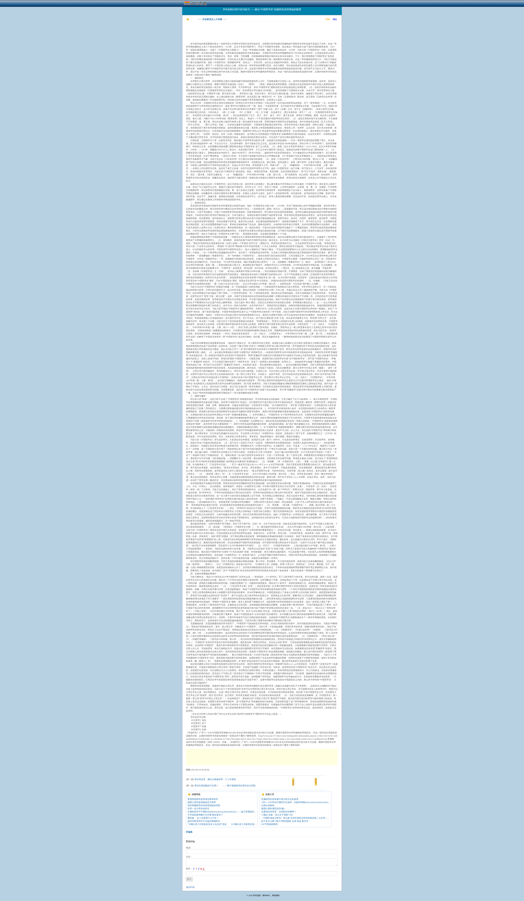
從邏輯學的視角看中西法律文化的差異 (279, 799)
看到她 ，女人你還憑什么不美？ (203, 818)
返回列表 (190, 887)
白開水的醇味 (267, 805)
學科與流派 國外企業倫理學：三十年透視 (215, 779)
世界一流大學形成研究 (198, 808)
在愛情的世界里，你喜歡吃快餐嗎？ (278, 812)
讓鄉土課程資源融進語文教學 (201, 802)
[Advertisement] (235, 30)
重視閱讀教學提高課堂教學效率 (202, 799)
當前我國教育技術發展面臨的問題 (203, 805)
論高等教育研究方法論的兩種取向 (203, 821)
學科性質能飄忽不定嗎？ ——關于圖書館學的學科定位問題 (225, 785)
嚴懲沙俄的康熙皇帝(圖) (273, 808)
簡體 (327, 19)
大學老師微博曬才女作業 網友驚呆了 (205, 815)
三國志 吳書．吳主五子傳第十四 (276, 815)
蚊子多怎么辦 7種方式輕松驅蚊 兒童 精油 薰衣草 (284, 821)
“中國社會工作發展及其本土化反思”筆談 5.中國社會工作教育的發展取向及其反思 (228, 824)
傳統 (335, 19)
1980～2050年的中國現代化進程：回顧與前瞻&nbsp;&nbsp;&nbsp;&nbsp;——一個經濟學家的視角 (307, 802)
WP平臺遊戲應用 (269, 824)
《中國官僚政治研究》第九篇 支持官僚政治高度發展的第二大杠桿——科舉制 (298, 818)
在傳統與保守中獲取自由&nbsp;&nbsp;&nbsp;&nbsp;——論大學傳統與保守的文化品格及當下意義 (233, 812)
